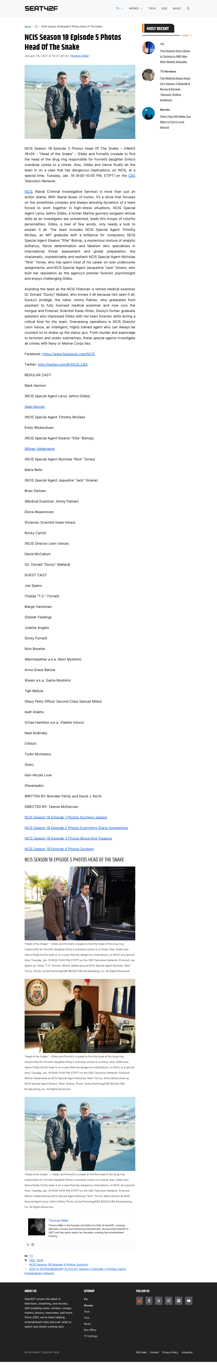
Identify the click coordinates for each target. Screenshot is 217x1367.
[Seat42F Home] (139, 1301)
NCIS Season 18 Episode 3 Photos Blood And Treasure (68, 838)
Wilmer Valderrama (40, 449)
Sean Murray (35, 407)
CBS (131, 176)
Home (28, 26)
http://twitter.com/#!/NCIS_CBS (63, 364)
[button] (188, 8)
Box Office (90, 1330)
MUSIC (177, 8)
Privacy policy (170, 1352)
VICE (164, 8)
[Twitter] (27, 1245)
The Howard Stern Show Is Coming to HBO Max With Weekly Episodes (175, 56)
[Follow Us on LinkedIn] (178, 1301)
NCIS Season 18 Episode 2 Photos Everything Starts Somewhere (76, 828)
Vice (86, 1317)
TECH (152, 8)
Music (87, 1323)
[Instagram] (32, 1245)
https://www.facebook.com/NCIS (68, 354)
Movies (88, 1305)
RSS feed (141, 1352)
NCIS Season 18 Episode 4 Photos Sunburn (59, 849)
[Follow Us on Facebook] (148, 1301)
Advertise (187, 1352)
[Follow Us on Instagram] (168, 1301)
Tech (87, 1311)
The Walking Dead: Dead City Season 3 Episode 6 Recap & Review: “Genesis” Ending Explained (175, 89)
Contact (154, 1352)
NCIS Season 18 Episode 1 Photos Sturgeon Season (66, 817)
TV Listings (90, 1336)
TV (117, 8)
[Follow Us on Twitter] (158, 1301)
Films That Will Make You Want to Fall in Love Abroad (175, 122)
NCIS (29, 192)
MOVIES (134, 8)
